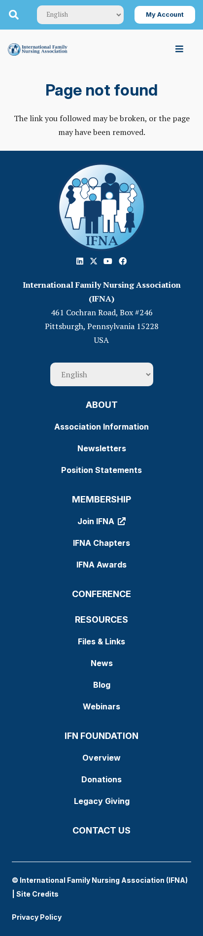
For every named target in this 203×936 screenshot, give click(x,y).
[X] (94, 261)
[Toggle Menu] (179, 49)
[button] (14, 15)
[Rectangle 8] (101, 207)
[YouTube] (107, 261)
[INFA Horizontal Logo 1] (38, 49)
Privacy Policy (37, 917)
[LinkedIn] (79, 261)
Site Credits (37, 894)
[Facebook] (123, 261)
